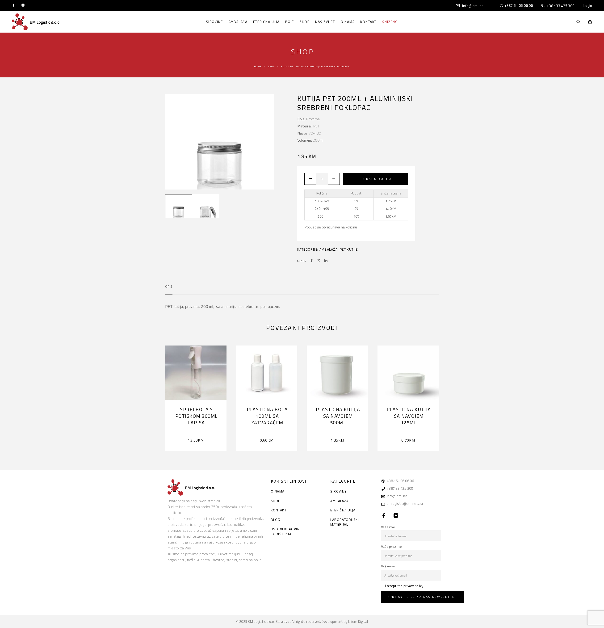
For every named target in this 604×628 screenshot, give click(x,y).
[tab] (168, 289)
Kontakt (368, 22)
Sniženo (390, 22)
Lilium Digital (358, 621)
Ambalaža (238, 22)
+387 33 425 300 (560, 5)
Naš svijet (325, 22)
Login (587, 5)
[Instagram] (23, 5)
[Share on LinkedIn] (325, 261)
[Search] (578, 22)
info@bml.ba (473, 5)
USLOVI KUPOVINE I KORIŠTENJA (287, 531)
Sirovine (214, 22)
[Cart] (590, 22)
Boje (289, 22)
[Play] (178, 206)
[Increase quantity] (334, 179)
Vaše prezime (391, 546)
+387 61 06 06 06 (518, 5)
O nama (348, 22)
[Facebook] (13, 5)
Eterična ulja (266, 22)
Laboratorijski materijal (344, 522)
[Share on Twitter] (318, 261)
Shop (305, 22)
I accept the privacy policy (404, 585)
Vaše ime (388, 527)
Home (258, 66)
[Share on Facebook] (311, 261)
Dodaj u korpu (376, 179)
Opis (168, 286)
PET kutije (349, 249)
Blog (275, 519)
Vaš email (388, 566)
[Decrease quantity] (310, 179)
